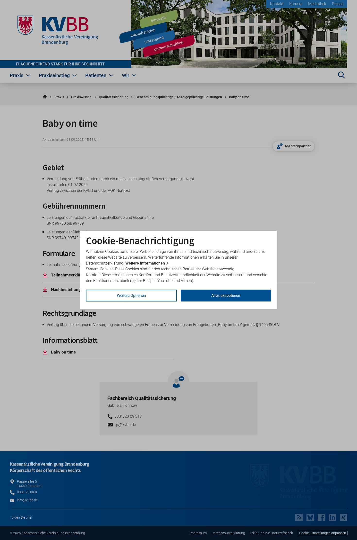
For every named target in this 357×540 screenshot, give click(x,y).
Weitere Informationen (145, 263)
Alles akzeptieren (225, 295)
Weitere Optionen (131, 295)
